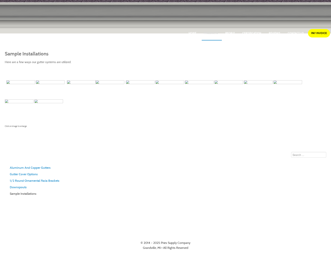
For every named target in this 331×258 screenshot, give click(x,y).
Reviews (274, 33)
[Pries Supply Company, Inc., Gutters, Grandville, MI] (165, 219)
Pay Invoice (319, 33)
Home (192, 33)
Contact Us (296, 33)
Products (211, 33)
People (230, 33)
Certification (251, 33)
